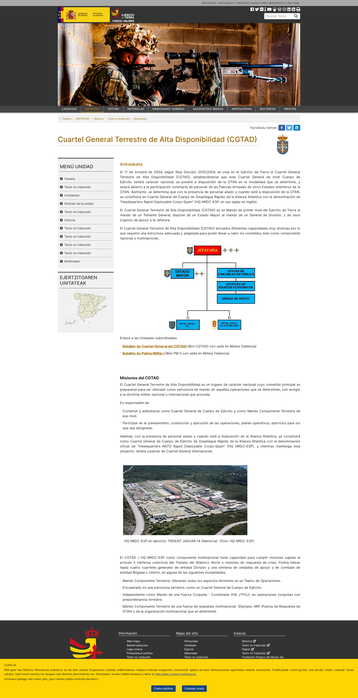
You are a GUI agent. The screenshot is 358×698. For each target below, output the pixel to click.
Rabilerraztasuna (137, 645)
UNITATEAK (92, 109)
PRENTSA (290, 109)
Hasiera (66, 118)
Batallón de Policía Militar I (144, 353)
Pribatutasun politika (139, 653)
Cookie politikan (163, 688)
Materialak (190, 653)
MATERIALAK (135, 109)
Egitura (188, 649)
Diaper (246, 649)
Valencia (99, 118)
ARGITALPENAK (242, 109)
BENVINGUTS (227, 3)
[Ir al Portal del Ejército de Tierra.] (127, 14)
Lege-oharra (134, 649)
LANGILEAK (69, 109)
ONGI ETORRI (259, 3)
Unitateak (190, 645)
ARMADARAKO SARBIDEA (168, 109)
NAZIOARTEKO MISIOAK (208, 109)
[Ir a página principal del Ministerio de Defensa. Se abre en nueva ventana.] (84, 14)
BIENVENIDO (209, 3)
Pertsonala (191, 641)
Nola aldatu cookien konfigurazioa (176, 674)
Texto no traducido (118, 118)
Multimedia (71, 261)
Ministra (247, 641)
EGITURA (113, 109)
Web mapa (133, 641)
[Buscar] (296, 16)
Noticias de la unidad (78, 203)
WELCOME (293, 3)
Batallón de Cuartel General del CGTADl (155, 346)
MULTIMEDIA (268, 109)
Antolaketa (140, 118)
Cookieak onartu (194, 688)
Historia (69, 220)
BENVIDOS (243, 3)
